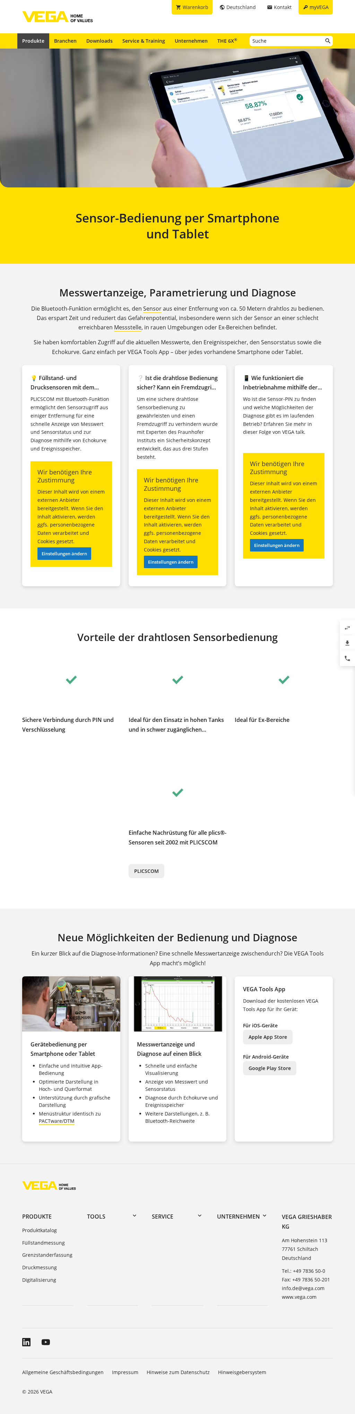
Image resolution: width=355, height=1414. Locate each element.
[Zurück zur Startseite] (49, 1185)
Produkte (33, 40)
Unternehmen (191, 40)
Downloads (99, 40)
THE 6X (227, 40)
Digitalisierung (39, 1280)
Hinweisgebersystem (242, 1372)
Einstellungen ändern (64, 553)
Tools (96, 1216)
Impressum (125, 1372)
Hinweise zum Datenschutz (178, 1372)
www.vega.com (299, 1297)
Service (162, 1216)
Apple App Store (268, 1037)
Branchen (65, 40)
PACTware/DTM (57, 1121)
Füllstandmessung (43, 1242)
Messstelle (127, 327)
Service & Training (143, 40)
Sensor (152, 308)
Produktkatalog (39, 1230)
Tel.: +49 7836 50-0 (303, 1271)
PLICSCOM (146, 871)
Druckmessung (39, 1267)
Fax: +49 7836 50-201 (306, 1279)
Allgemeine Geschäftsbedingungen (63, 1372)
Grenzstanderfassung (47, 1255)
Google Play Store (270, 1068)
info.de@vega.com (303, 1288)
